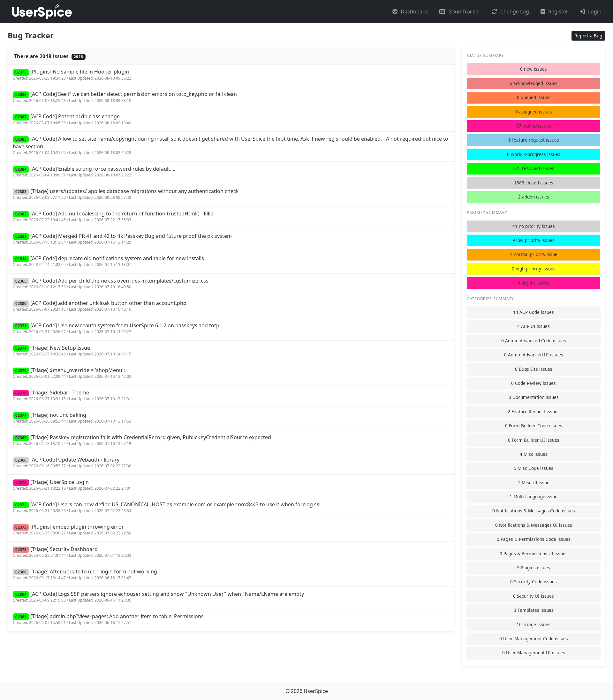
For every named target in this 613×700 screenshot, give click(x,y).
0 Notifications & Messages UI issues (533, 525)
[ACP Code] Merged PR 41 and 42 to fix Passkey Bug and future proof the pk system (122, 238)
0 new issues (533, 69)
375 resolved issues (533, 168)
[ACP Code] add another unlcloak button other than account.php (99, 305)
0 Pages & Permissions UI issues (534, 553)
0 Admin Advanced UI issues (533, 355)
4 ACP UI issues (533, 326)
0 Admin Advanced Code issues (533, 341)
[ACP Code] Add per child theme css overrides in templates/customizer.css (110, 283)
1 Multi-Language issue (533, 497)
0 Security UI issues (533, 596)
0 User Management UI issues (533, 652)
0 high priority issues (534, 269)
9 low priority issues (533, 240)
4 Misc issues (534, 454)
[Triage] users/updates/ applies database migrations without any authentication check (126, 194)
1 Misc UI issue (533, 482)
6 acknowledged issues (533, 83)
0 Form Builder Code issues (533, 426)
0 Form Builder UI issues (533, 440)
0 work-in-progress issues (533, 154)
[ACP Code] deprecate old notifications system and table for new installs (108, 261)
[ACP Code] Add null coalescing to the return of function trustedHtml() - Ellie (113, 216)
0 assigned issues (533, 112)
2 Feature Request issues (534, 411)
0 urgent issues (533, 283)
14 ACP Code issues (533, 312)
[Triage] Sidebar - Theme (72, 395)
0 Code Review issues (533, 383)
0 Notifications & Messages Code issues (533, 511)
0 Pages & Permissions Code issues (534, 539)
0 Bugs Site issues (533, 369)
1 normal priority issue (533, 254)
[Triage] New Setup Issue (72, 350)
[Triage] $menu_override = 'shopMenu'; (72, 373)
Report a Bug (588, 36)
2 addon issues (533, 197)
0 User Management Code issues (533, 638)
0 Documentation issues (534, 397)
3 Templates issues (534, 610)
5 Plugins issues (533, 567)
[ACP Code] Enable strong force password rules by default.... (94, 171)
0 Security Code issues (533, 582)
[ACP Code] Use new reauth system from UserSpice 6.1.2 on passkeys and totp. (117, 328)
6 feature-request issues (533, 140)
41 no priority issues (533, 226)
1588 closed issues (533, 183)
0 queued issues (533, 97)
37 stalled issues (533, 126)
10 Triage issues (533, 624)
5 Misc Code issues (533, 468)
